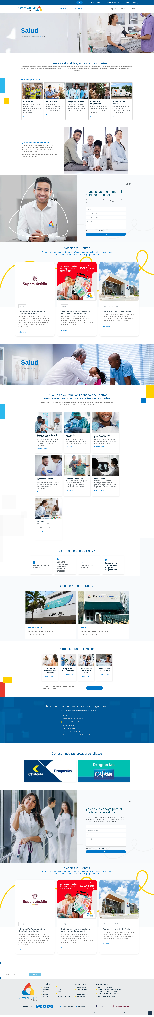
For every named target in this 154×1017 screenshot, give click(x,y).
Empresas (35, 36)
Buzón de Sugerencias (123, 1012)
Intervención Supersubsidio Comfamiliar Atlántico (31, 312)
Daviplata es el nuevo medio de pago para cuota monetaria (75, 312)
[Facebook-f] (37, 1006)
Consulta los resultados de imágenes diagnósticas (111, 566)
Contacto (132, 9)
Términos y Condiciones (74, 1012)
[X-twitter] (51, 1006)
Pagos (112, 9)
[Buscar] (79, 2)
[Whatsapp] (48, 1006)
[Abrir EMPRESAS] (83, 9)
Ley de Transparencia (98, 1012)
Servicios (27, 36)
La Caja (122, 9)
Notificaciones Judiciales (25, 1012)
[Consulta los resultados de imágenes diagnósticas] (106, 560)
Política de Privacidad (101, 231)
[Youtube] (44, 1006)
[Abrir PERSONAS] (67, 9)
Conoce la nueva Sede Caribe (117, 311)
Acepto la (97, 231)
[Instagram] (40, 1006)
